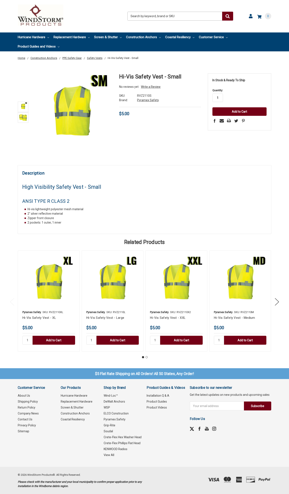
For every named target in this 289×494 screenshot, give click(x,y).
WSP (107, 407)
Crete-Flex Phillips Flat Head (122, 443)
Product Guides (157, 401)
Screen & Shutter (106, 37)
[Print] (229, 121)
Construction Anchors (141, 37)
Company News (28, 413)
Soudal (108, 431)
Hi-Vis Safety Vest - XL (39, 318)
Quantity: (217, 90)
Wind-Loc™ (111, 395)
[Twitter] (236, 121)
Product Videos (157, 407)
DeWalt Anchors (114, 401)
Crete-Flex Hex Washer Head (123, 437)
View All (109, 455)
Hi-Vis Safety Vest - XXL (168, 318)
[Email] (222, 121)
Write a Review (151, 86)
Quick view (48, 281)
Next (277, 301)
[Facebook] (214, 121)
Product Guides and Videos (37, 46)
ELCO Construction (116, 413)
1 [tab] (143, 357)
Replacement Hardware (70, 37)
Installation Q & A (158, 395)
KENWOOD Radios (115, 449)
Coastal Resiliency (178, 37)
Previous (12, 301)
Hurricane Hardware (31, 37)
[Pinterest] (243, 121)
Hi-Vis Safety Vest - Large (105, 318)
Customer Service (211, 37)
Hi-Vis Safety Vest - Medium (234, 318)
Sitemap (23, 431)
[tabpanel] (49, 301)
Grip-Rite (109, 425)
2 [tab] (147, 357)
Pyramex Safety (114, 419)
